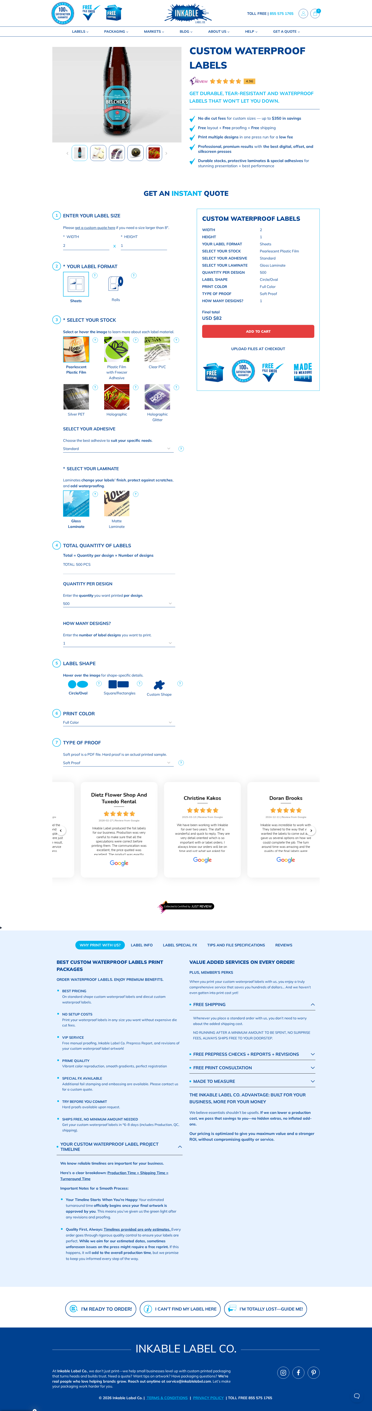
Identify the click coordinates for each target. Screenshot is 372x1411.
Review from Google (110, 820)
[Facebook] (298, 1373)
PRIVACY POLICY (208, 1398)
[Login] (303, 13)
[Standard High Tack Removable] (119, 449)
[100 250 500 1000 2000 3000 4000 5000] (119, 603)
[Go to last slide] (67, 153)
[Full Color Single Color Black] (119, 722)
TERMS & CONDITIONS (167, 1398)
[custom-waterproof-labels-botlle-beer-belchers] (116, 94)
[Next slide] (166, 153)
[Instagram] (283, 1373)
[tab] (100, 945)
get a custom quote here (95, 227)
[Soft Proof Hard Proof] (119, 763)
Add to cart (258, 331)
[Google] (102, 865)
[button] (80, 153)
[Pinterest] (314, 1373)
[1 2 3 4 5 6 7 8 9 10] (119, 643)
